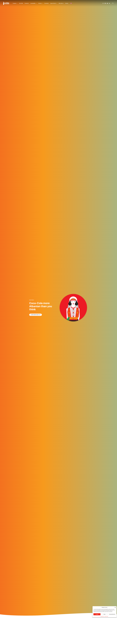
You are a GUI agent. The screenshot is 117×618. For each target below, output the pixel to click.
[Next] (113, 308)
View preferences (112, 614)
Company (14, 3)
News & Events (53, 3)
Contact (66, 3)
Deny (104, 614)
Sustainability (33, 3)
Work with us (61, 3)
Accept (97, 614)
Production (27, 3)
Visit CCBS (21, 3)
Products (40, 3)
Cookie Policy (102, 616)
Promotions (46, 3)
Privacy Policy (106, 616)
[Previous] (4, 308)
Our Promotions (34, 311)
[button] (115, 607)
